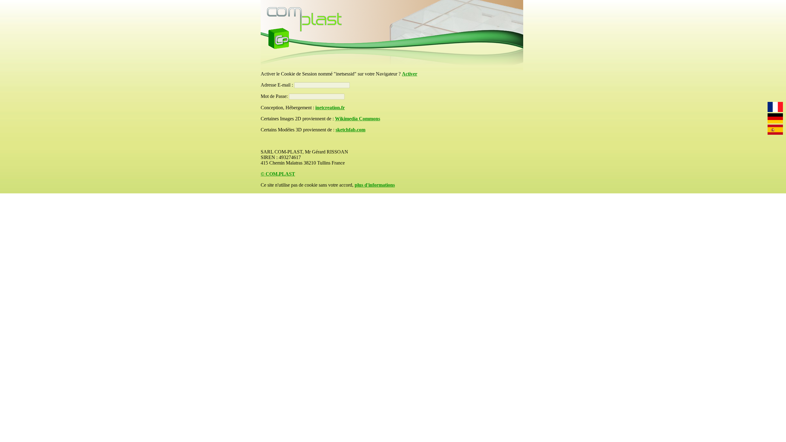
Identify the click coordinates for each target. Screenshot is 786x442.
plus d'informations (375, 185)
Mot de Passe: (275, 96)
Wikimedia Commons (357, 118)
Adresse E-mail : (277, 84)
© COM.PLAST (278, 173)
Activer (409, 73)
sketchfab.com (350, 129)
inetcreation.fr (330, 107)
